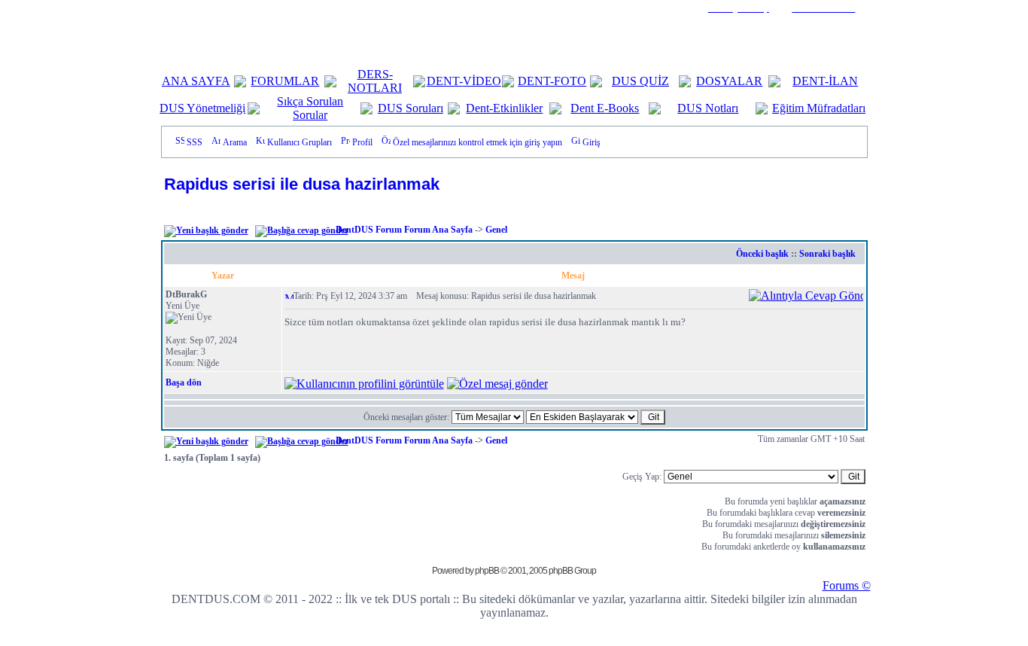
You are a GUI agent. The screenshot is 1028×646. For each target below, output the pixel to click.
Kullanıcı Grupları (299, 142)
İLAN (843, 81)
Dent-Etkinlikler (504, 108)
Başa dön (184, 382)
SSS (194, 142)
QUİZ (654, 81)
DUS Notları (707, 108)
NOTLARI (375, 87)
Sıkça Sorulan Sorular (310, 108)
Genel (496, 229)
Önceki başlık (762, 253)
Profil (362, 142)
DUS (626, 81)
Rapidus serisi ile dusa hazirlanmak (301, 184)
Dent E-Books (604, 108)
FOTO (570, 81)
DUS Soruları (410, 108)
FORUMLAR (285, 81)
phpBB (487, 570)
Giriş (591, 142)
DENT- (445, 81)
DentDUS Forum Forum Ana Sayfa (404, 229)
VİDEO (482, 81)
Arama (235, 142)
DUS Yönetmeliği (202, 108)
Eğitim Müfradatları (818, 108)
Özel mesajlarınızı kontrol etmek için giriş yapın (477, 142)
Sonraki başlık (827, 253)
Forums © (847, 585)
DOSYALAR (729, 81)
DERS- (375, 74)
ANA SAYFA (196, 81)
